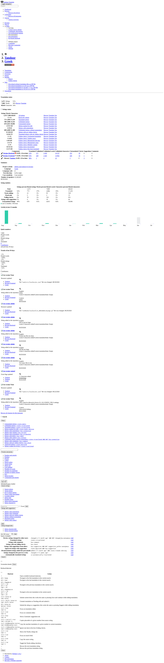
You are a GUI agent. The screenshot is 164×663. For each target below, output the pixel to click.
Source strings (9, 489)
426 (71, 156)
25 (56, 158)
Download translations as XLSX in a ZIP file (21, 89)
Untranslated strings (24, 124)
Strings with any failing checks (28, 132)
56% (30, 156)
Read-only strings (24, 117)
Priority (7, 459)
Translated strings (24, 119)
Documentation (13, 36)
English (21, 291)
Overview (8, 74)
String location (9, 476)
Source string (8, 462)
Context (21, 298)
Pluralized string (9, 518)
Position (7, 457)
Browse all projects (14, 13)
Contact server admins (15, 30)
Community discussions (15, 31)
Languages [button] (8, 14)
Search (7, 75)
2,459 (45, 153)
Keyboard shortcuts (14, 38)
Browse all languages (14, 16)
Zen (55, 115)
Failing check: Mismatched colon (28, 142)
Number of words (10, 469)
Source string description (12, 494)
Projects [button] (7, 11)
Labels (7, 460)
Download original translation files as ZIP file (21, 84)
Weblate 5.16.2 (16, 654)
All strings (22, 115)
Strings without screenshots (13, 517)
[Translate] (2, 153)
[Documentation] (1, 109)
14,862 (57, 156)
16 (79, 156)
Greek (9, 61)
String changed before (11, 531)
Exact (23, 506)
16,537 (57, 153)
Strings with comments (11, 513)
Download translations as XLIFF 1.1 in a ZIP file (23, 87)
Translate (23, 103)
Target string (8, 464)
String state (8, 498)
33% (30, 153)
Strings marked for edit (25, 126)
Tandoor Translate (8, 2)
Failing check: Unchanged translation (30, 136)
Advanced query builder (8, 484)
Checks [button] (7, 18)
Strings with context (11, 520)
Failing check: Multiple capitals (28, 145)
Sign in (7, 24)
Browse (18, 103)
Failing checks (12, 80)
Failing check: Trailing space (27, 138)
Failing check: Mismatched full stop (29, 140)
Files (6, 82)
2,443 (45, 156)
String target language (11, 501)
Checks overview (13, 19)
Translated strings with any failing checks (31, 134)
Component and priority (12, 477)
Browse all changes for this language (12, 413)
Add (27, 506)
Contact (7, 657)
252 (71, 153)
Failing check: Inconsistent (27, 147)
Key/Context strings (11, 492)
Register (7, 23)
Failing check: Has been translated (29, 149)
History (10, 79)
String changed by (10, 503)
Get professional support (15, 33)
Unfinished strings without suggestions (30, 130)
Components (8, 72)
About (10, 47)
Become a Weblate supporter (13, 660)
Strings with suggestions (26, 128)
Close (14, 564)
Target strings (9, 491)
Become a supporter (14, 45)
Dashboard (8, 9)
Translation (8, 70)
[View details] (20, 280)
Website (10, 48)
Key (6, 474)
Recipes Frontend (9, 156)
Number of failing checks (12, 472)
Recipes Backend (9, 153)
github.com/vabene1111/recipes (23, 167)
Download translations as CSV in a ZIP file (21, 86)
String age (8, 465)
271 (37, 153)
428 (37, 156)
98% (30, 158)
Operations (8, 91)
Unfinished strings (24, 122)
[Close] (1, 561)
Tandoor (10, 57)
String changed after (11, 529)
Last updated (8, 467)
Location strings (9, 496)
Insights (7, 77)
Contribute (11, 43)
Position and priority (11, 455)
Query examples (6, 536)
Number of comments (11, 471)
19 (79, 153)
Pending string (9, 499)
